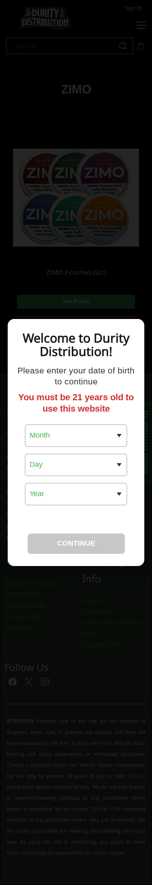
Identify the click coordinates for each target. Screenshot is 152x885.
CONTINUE (76, 543)
